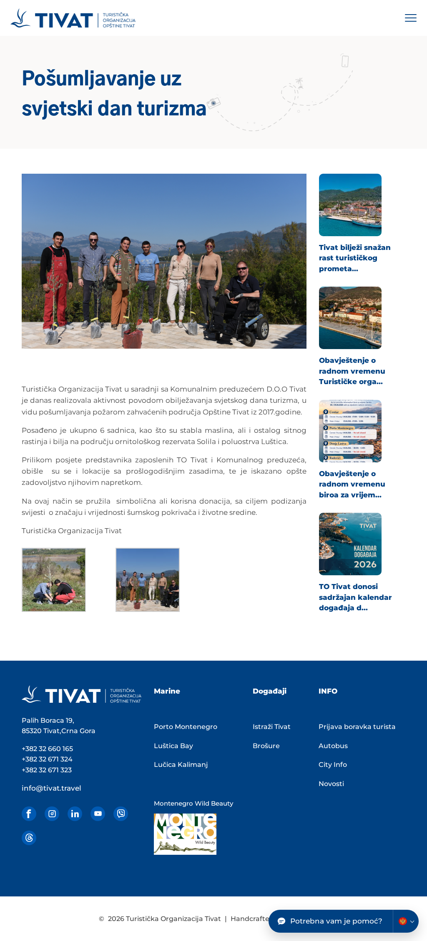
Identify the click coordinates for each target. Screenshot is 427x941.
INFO (328, 691)
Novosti (331, 784)
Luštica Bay (173, 746)
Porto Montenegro (185, 727)
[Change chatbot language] (406, 921)
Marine (167, 691)
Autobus (333, 746)
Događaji (269, 691)
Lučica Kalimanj (181, 765)
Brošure (266, 746)
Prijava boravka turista (357, 727)
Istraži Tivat (272, 727)
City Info (333, 765)
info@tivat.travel (51, 788)
